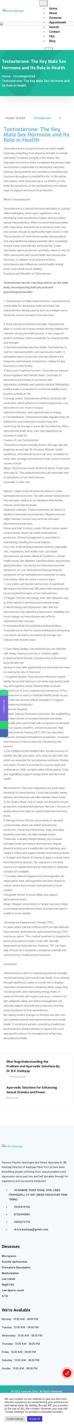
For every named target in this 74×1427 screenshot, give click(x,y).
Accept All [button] (34, 1419)
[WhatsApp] (4, 725)
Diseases (55, 17)
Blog (52, 41)
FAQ (51, 36)
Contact (54, 31)
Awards (54, 27)
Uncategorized (42, 118)
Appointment (57, 22)
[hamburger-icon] (43, 3)
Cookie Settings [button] (15, 1419)
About (53, 13)
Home (53, 8)
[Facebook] (4, 733)
